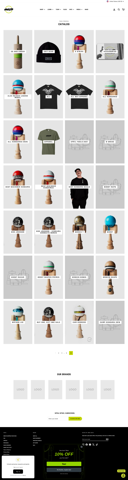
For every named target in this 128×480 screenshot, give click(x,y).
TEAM (58, 9)
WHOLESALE (6, 443)
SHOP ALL (35, 436)
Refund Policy (6, 454)
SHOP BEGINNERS (36, 438)
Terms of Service (7, 449)
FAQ (4, 438)
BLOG (65, 9)
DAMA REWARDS (7, 445)
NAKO (86, 9)
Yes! (64, 463)
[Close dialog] (81, 447)
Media (79, 9)
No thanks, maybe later (64, 470)
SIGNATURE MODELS (37, 440)
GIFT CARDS (35, 443)
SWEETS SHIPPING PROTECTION (9, 436)
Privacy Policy (6, 452)
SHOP (42, 9)
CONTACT (5, 440)
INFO (71, 9)
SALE (34, 445)
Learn (50, 9)
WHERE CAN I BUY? (7, 447)
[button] (123, 476)
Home (60, 21)
